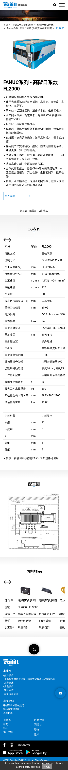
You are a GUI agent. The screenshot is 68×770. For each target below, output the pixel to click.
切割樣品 (43, 210)
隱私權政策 (24, 745)
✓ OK (46, 766)
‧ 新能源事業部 (10, 694)
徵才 (36, 734)
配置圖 (32, 210)
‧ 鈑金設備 (8, 675)
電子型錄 (8, 731)
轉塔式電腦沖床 (11, 709)
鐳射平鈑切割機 (45, 24)
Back (34, 650)
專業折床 (8, 712)
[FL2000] (34, 53)
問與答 (38, 724)
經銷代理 (39, 719)
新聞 (5, 724)
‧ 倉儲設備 (8, 686)
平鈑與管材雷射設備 (13, 705)
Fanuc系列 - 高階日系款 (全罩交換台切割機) (29, 28)
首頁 (5, 24)
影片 (5, 728)
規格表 (23, 210)
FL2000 (60, 28)
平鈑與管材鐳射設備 (22, 24)
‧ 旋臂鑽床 (8, 682)
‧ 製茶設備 (8, 690)
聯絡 (36, 729)
